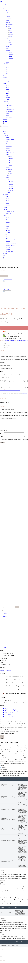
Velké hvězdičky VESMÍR (22, 534)
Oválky (8, 175)
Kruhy (7, 203)
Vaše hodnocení (4, 418)
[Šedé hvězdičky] (7, 298)
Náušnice (5, 135)
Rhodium (8, 213)
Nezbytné (4, 767)
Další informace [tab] (6, 345)
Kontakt (5, 253)
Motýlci (11, 184)
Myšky (11, 186)
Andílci (8, 137)
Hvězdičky (9, 146)
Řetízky (8, 247)
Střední (11, 158)
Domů (4, 131)
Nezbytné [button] (2, 765)
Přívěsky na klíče (10, 245)
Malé (10, 156)
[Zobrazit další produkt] (9, 289)
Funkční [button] (2, 870)
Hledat (16, 607)
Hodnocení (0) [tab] (6, 347)
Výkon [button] (1, 882)
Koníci (11, 181)
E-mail (2, 436)
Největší (11, 162)
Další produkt (6, 289)
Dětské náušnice (10, 139)
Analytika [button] (2, 894)
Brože (7, 236)
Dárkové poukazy (10, 238)
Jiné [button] (1, 932)
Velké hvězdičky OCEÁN (22, 565)
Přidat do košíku (4, 276)
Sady (4, 215)
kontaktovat (24, 393)
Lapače (8, 224)
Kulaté (7, 154)
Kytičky (8, 167)
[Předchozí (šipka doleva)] (0, 962)
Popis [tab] (4, 343)
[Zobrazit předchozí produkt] (3, 279)
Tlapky (11, 190)
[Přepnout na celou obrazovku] (1, 960)
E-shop (5, 133)
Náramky (5, 207)
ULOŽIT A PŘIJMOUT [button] (5, 950)
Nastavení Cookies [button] (4, 733)
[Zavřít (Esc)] (4, 960)
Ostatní (8, 192)
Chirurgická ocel (10, 211)
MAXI (10, 165)
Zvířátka (8, 179)
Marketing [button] (2, 918)
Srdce (7, 177)
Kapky (7, 148)
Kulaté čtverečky (10, 152)
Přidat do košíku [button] (19, 463)
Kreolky (8, 150)
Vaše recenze (3, 430)
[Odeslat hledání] (15, 261)
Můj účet (5, 255)
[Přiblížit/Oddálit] (0, 960)
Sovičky (11, 188)
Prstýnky (5, 209)
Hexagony (8, 143)
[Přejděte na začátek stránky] (0, 719)
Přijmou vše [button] (11, 733)
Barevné (19, 340)
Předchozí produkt (8, 279)
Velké (10, 160)
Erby (7, 141)
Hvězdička (23, 340)
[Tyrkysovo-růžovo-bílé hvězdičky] (7, 287)
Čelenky (8, 241)
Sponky (8, 249)
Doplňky (5, 234)
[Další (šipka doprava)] (1, 962)
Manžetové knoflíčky (11, 243)
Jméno (2, 433)
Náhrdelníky (6, 194)
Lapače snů (9, 169)
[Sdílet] (3, 960)
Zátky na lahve (9, 251)
